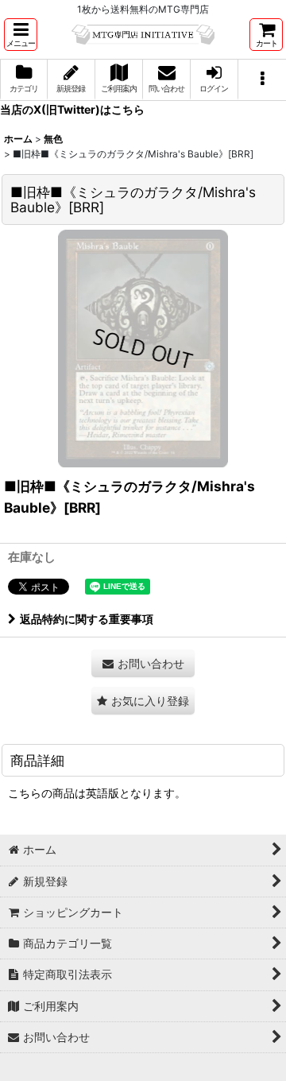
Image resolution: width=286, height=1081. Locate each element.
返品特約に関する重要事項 (86, 619)
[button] (20, 34)
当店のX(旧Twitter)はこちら (72, 109)
